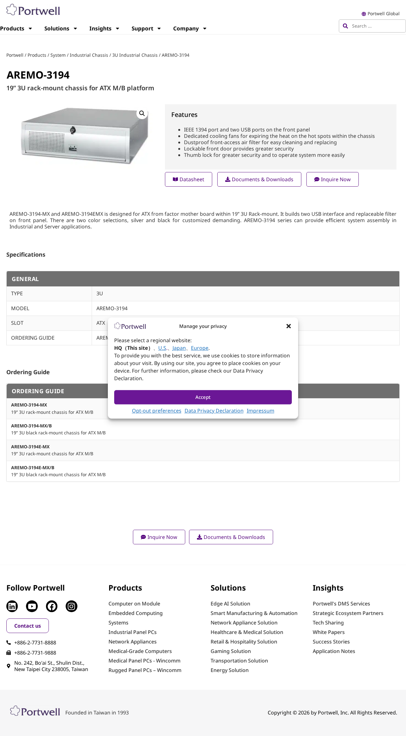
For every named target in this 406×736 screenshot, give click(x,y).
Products (37, 55)
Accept (203, 397)
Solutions (56, 28)
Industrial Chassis (89, 55)
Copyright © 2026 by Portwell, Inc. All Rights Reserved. (332, 712)
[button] (288, 326)
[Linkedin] (12, 606)
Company (186, 28)
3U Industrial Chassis (135, 55)
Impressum (260, 410)
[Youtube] (31, 606)
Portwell (14, 55)
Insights (100, 28)
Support (142, 28)
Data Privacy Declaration (214, 410)
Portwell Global (384, 13)
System (58, 55)
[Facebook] (51, 606)
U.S (162, 347)
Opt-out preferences (156, 410)
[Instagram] (71, 606)
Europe (199, 347)
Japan (179, 347)
